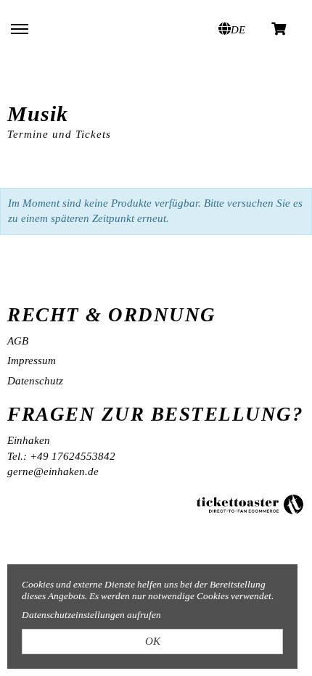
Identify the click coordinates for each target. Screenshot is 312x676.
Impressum (31, 360)
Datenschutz (35, 381)
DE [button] (238, 30)
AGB (17, 341)
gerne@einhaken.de (53, 471)
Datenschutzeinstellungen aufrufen (91, 614)
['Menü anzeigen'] (19, 28)
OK (152, 641)
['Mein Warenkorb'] (279, 28)
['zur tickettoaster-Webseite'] (250, 503)
